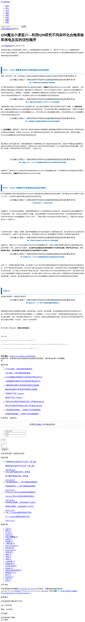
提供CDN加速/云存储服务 (69, 591)
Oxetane (9, 577)
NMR (8, 539)
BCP (8, 575)
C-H (8, 528)
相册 (7, 20)
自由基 (9, 541)
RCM (8, 533)
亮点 (7, 8)
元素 (8, 559)
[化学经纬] (5, 2)
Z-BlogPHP (44, 591)
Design (9, 568)
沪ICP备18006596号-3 (24, 593)
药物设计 (10, 573)
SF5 (8, 581)
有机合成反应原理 (13, 570)
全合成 (9, 548)
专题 (7, 18)
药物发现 (10, 564)
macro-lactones (11, 546)
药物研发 (8, 29)
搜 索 (24, 26)
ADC (8, 579)
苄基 (8, 557)
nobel (9, 535)
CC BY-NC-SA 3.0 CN (27, 589)
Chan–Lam (10, 550)
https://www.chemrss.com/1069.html (22, 356)
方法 (7, 11)
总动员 (9, 552)
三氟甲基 (10, 543)
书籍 (7, 15)
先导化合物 (11, 566)
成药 (8, 554)
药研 (7, 13)
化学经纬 (17, 591)
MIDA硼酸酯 (11, 537)
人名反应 (10, 561)
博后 (8, 530)
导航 (7, 22)
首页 (7, 6)
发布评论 (5, 449)
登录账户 (39, 424)
